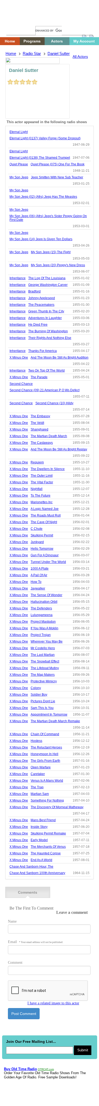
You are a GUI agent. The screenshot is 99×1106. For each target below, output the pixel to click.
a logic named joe (45, 509)
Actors (57, 41)
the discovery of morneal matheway (57, 807)
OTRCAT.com (46, 1069)
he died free (38, 324)
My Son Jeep (19, 177)
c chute (37, 529)
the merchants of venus (48, 847)
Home (14, 20)
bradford (34, 291)
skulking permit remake (48, 833)
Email (35, 942)
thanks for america (42, 351)
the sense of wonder (46, 595)
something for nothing (47, 800)
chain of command (45, 734)
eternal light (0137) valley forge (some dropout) (45, 138)
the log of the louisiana (46, 278)
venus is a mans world (47, 780)
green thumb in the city (46, 311)
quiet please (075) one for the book (57, 164)
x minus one (19, 357)
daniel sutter (59, 53)
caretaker (38, 774)
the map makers (43, 675)
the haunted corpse (46, 853)
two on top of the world (46, 370)
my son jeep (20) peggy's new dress (58, 265)
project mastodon (43, 621)
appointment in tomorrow (49, 714)
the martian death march (49, 436)
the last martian (43, 655)
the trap (37, 787)
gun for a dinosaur (45, 555)
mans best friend (43, 820)
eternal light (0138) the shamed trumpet (40, 158)
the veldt (37, 423)
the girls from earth (45, 761)
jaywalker (38, 588)
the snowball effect (45, 661)
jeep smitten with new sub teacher (57, 177)
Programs (32, 41)
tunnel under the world (48, 562)
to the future (40, 495)
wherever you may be (47, 641)
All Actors (80, 56)
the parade (39, 377)
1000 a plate (40, 568)
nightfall (37, 489)
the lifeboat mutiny (45, 668)
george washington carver (48, 285)
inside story (39, 827)
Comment (15, 963)
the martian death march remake (55, 721)
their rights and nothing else (49, 338)
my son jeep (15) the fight (50, 252)
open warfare (41, 767)
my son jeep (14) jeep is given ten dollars (41, 239)
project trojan (41, 635)
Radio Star (32, 53)
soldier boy (39, 694)
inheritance (18, 278)
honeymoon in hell (44, 754)
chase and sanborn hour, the (31, 866)
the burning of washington (48, 331)
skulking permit (42, 535)
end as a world (41, 860)
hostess (36, 741)
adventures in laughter (45, 318)
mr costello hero (43, 648)
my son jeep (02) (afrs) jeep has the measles (43, 197)
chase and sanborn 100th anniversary (37, 873)
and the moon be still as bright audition (59, 357)
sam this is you (42, 708)
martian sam (40, 794)
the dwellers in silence (48, 469)
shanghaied (39, 429)
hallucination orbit (44, 602)
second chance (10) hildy (54, 403)
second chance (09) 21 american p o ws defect (44, 390)
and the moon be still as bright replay (59, 449)
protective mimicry (44, 681)
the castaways (42, 443)
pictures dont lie (43, 701)
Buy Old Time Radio (20, 1069)
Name (12, 921)
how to (36, 582)
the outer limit (42, 475)
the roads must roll (46, 515)
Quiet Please (19, 164)
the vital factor (42, 482)
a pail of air (39, 575)
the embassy (40, 416)
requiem (37, 462)
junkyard (37, 542)
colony (36, 688)
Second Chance (21, 384)
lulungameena (42, 615)
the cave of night (44, 522)
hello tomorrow (42, 548)
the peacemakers (41, 305)
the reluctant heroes (46, 747)
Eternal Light (19, 132)
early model (39, 840)
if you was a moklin (44, 628)
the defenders (41, 608)
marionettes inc (42, 502)
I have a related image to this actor (53, 1003)
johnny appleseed (41, 298)
